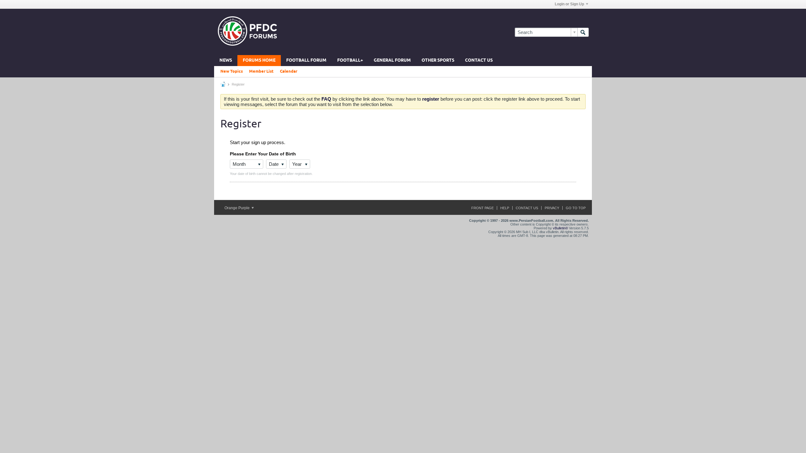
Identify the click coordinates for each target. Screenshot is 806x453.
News (225, 61)
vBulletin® (560, 228)
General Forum (392, 61)
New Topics (231, 71)
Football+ (350, 61)
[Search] (583, 32)
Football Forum (306, 61)
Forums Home (259, 61)
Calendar (288, 71)
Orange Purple (237, 208)
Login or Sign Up (569, 4)
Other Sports (438, 61)
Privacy (552, 208)
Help (504, 208)
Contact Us (479, 61)
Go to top (576, 208)
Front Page (482, 208)
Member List (261, 71)
